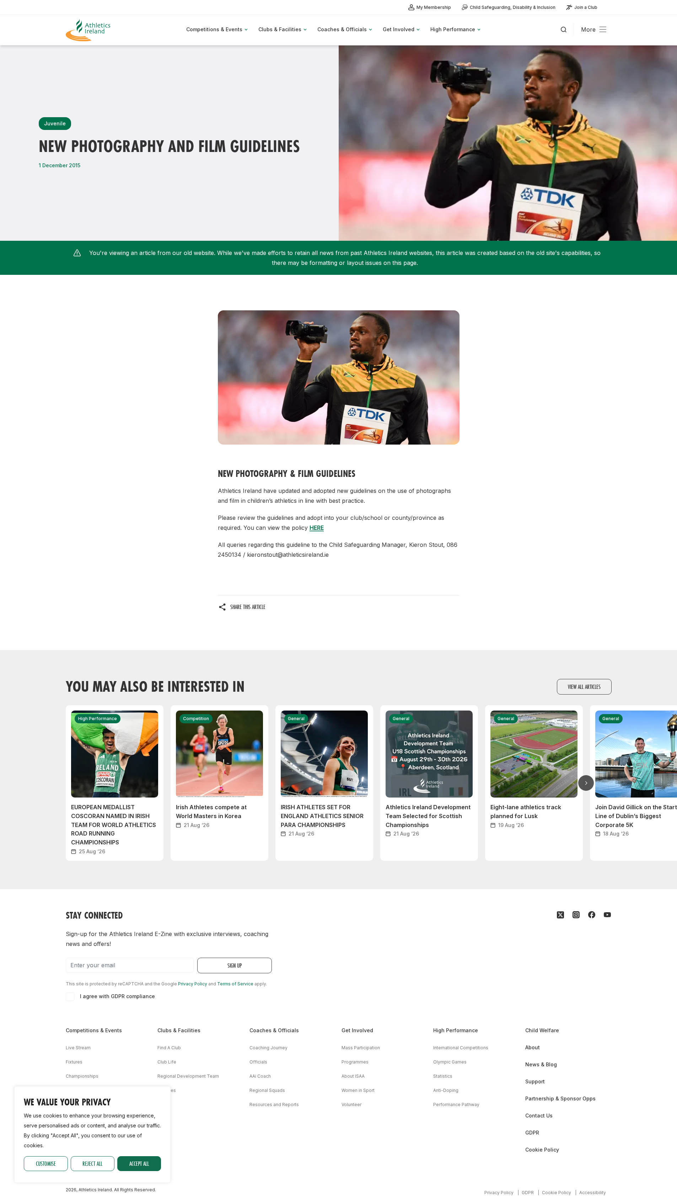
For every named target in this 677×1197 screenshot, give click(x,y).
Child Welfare (542, 1030)
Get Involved (357, 1030)
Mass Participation (361, 1047)
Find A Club (169, 1047)
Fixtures (74, 1062)
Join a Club (585, 7)
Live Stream (78, 1047)
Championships (82, 1076)
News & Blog (541, 1064)
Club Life (166, 1062)
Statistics (442, 1076)
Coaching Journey (268, 1047)
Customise (46, 1163)
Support (535, 1081)
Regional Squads (267, 1090)
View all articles (584, 686)
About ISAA (353, 1076)
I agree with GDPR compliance (117, 996)
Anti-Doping (445, 1090)
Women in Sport (358, 1090)
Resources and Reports (274, 1104)
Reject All (92, 1163)
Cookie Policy (542, 1150)
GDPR (532, 1133)
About (532, 1047)
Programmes (355, 1062)
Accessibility (592, 1192)
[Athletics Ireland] (89, 30)
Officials (258, 1062)
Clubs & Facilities (178, 1030)
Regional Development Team (188, 1076)
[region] (92, 1134)
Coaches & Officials (274, 1030)
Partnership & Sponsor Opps (560, 1098)
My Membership (434, 7)
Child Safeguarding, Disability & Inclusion (512, 7)
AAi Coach (260, 1076)
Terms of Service (235, 983)
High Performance (455, 1030)
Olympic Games (450, 1062)
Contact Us (539, 1115)
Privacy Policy (192, 983)
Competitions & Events (94, 1030)
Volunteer (351, 1104)
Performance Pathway (456, 1104)
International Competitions (460, 1047)
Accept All (139, 1163)
